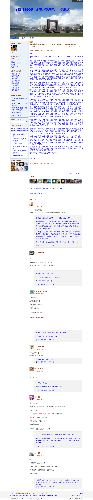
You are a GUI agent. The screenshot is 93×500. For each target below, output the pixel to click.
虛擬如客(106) (16, 73)
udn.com (80, 495)
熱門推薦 (25, 131)
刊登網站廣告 (14, 495)
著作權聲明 (42, 495)
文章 (14, 38)
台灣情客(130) (16, 82)
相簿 (23, 38)
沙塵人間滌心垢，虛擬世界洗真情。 (36, 9)
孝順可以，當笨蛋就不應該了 (20, 135)
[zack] (45, 181)
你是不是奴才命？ (17, 115)
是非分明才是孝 (16, 112)
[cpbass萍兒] (76, 181)
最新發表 (13, 128)
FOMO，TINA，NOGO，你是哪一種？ (19, 104)
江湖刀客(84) (15, 87)
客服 (56, 495)
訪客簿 (32, 38)
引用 (75, 173)
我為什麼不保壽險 (18, 155)
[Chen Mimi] (31, 181)
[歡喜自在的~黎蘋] (49, 181)
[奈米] (71, 181)
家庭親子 (45, 188)
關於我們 (22, 495)
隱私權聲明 (50, 495)
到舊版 (65, 9)
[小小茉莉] (36, 181)
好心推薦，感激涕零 (16, 160)
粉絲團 (14, 499)
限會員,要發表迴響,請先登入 (37, 193)
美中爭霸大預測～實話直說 (20, 147)
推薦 (70, 173)
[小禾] (63, 181)
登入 (70, 499)
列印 (81, 173)
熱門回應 (19, 131)
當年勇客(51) (15, 85)
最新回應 (19, 128)
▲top (81, 493)
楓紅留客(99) (15, 89)
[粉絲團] (11, 498)
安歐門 (38, 245)
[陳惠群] (67, 181)
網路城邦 (78, 499)
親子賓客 (59, 188)
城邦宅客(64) (15, 77)
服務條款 (35, 495)
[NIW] (58, 181)
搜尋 (27, 122)
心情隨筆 (38, 188)
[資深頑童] (80, 181)
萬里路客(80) (15, 84)
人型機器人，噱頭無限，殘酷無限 (19, 99)
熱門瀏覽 (13, 131)
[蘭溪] (54, 181)
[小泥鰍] (40, 181)
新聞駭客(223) (16, 75)
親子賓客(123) (16, 80)
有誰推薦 (31, 176)
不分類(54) (15, 91)
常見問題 (28, 495)
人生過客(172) (16, 78)
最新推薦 (25, 128)
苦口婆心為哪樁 (17, 143)
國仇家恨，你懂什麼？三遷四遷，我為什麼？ (19, 109)
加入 (73, 499)
